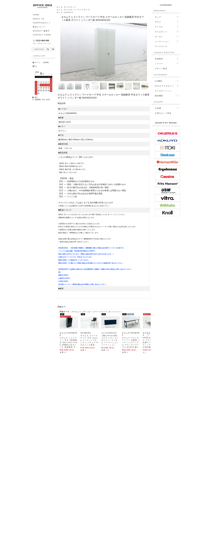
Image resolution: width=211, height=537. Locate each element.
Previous (35, 74)
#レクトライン (116, 312)
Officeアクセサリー (164, 86)
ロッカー (159, 37)
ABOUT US (38, 19)
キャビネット (161, 32)
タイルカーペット (163, 91)
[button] (63, 52)
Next (52, 74)
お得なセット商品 (163, 113)
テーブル (159, 27)
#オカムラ (76, 312)
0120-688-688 (42, 40)
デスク (158, 22)
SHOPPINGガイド (42, 23)
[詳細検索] (53, 49)
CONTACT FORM (42, 35)
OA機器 (158, 81)
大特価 (158, 108)
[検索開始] (48, 49)
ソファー (159, 64)
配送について (39, 27)
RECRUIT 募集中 (41, 31)
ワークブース (161, 46)
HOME (36, 15)
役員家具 (159, 59)
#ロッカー (87, 312)
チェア (158, 17)
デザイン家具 (161, 69)
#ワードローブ (100, 312)
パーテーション (162, 41)
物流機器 (159, 96)
